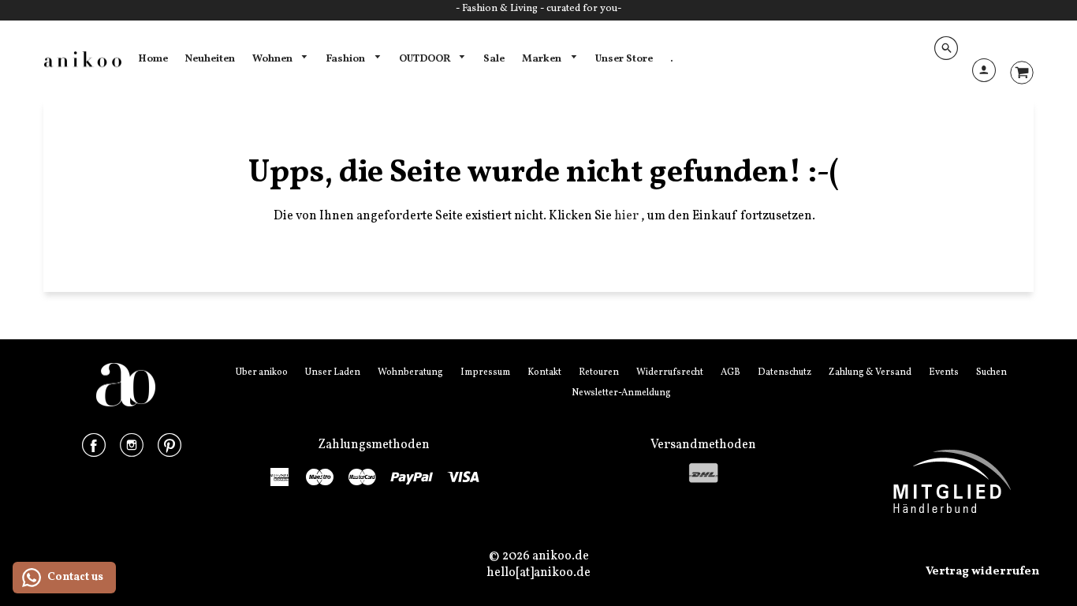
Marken (543, 58)
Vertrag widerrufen (982, 571)
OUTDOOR (426, 58)
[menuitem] (153, 59)
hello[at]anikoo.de (538, 573)
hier (627, 216)
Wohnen (273, 58)
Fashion (346, 58)
